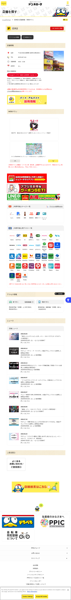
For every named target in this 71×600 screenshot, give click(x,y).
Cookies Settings (28, 596)
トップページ (6, 20)
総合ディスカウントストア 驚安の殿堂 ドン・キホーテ (35, 3)
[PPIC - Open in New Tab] (53, 527)
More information (32, 591)
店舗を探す (35, 487)
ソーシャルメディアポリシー (35, 574)
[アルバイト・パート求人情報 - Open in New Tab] (27, 99)
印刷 (66, 19)
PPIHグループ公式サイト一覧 (35, 578)
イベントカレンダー (35, 581)
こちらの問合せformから (14, 91)
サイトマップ (35, 558)
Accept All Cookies (41, 596)
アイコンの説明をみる (56, 206)
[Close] (68, 590)
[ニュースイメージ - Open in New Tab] (14, 339)
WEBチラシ (28, 37)
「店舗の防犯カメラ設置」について (35, 584)
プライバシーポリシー (35, 571)
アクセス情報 (15, 37)
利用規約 (35, 568)
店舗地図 (60, 293)
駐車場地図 (28, 302)
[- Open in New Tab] (27, 182)
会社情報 (35, 565)
